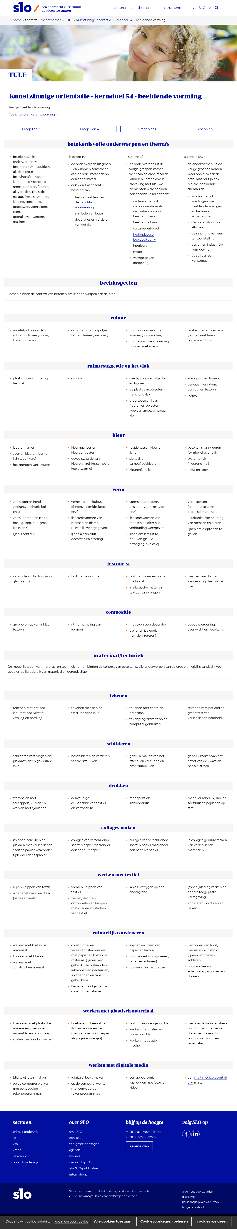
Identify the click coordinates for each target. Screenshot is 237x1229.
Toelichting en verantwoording (32, 114)
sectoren (120, 8)
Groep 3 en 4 (89, 129)
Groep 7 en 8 (206, 129)
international (78, 1174)
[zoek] (216, 8)
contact (75, 1138)
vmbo (17, 1150)
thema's (144, 8)
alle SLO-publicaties (83, 1168)
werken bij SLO (80, 1162)
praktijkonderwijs (26, 1162)
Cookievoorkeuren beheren (164, 1221)
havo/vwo (20, 1156)
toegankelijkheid (193, 1207)
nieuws (74, 1156)
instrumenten (173, 8)
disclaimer (189, 1196)
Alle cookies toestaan (112, 1221)
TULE (18, 74)
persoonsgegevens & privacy (200, 1202)
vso (15, 1144)
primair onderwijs (26, 1132)
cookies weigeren (212, 1221)
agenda (75, 1150)
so (14, 1138)
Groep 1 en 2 (31, 129)
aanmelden (141, 1147)
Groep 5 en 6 (147, 129)
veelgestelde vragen (84, 1144)
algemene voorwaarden (197, 1191)
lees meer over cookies (71, 1221)
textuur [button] (118, 563)
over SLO (198, 8)
